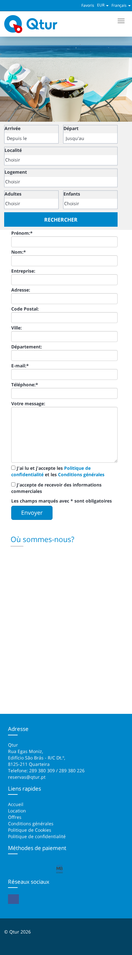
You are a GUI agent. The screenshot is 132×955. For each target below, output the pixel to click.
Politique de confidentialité (37, 836)
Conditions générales (81, 474)
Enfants (71, 194)
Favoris (87, 5)
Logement (15, 172)
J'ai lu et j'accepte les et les (57, 471)
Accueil (15, 804)
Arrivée (12, 128)
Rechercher (61, 219)
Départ (70, 128)
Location (17, 811)
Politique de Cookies (29, 830)
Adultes (12, 194)
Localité (13, 150)
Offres (14, 817)
